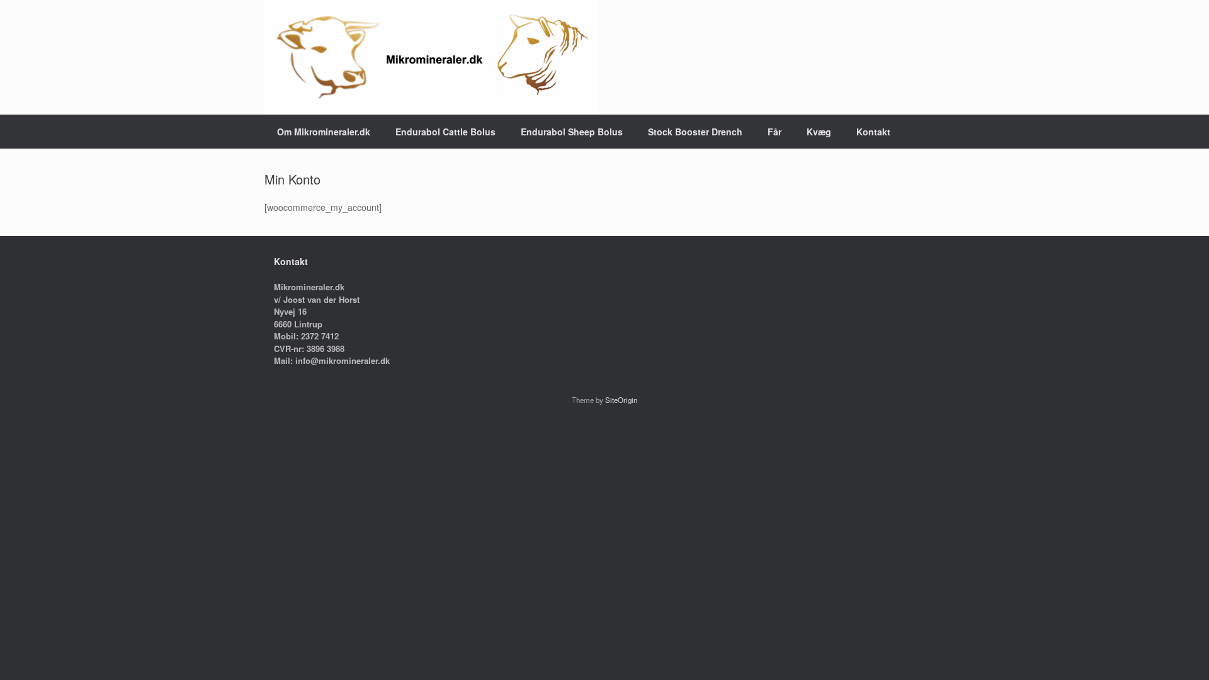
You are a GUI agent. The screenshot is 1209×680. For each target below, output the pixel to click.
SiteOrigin (621, 400)
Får (774, 131)
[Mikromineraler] (431, 57)
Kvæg (819, 131)
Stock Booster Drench (695, 131)
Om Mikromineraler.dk (323, 131)
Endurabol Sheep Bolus (572, 131)
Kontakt (873, 131)
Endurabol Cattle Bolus (445, 131)
